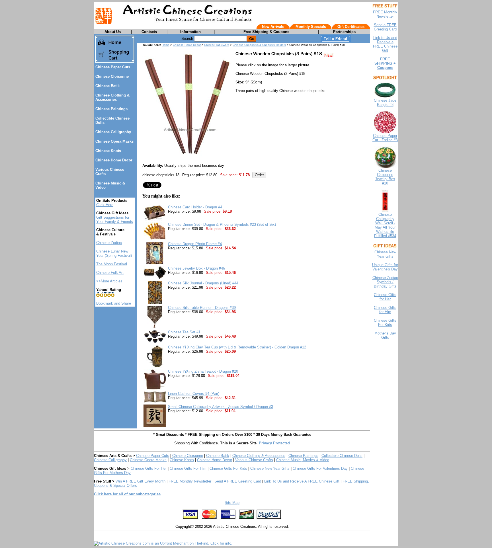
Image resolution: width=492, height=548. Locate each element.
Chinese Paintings (111, 109)
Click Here (104, 205)
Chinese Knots (108, 151)
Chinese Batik (107, 86)
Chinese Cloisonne (112, 76)
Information (190, 32)
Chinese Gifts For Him (188, 468)
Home (165, 44)
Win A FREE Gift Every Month (140, 481)
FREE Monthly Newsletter (190, 481)
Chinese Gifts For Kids (228, 468)
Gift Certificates (350, 26)
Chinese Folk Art (110, 272)
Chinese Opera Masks (114, 141)
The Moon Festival (111, 264)
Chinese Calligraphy (113, 132)
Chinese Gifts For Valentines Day (320, 468)
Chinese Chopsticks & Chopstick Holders (259, 44)
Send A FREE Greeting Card (237, 481)
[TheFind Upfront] (163, 543)
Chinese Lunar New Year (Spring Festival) (114, 253)
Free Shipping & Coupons (266, 32)
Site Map (232, 502)
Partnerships (344, 32)
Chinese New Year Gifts (270, 468)
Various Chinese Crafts (254, 460)
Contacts (149, 32)
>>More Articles (109, 281)
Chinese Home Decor (113, 160)
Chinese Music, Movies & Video (302, 460)
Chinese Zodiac (109, 243)
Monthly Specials (311, 26)
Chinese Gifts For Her (149, 468)
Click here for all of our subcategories (127, 494)
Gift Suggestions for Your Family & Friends (114, 219)
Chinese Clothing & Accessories (112, 97)
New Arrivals (273, 26)
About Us (112, 32)
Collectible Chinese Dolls (341, 455)
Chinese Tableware (216, 44)
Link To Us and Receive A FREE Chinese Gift (301, 481)
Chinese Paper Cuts (112, 67)
